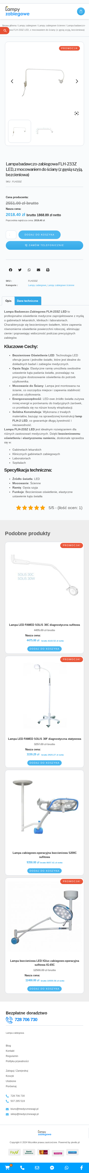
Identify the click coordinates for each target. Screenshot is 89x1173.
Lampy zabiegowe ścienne (51, 25)
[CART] (81, 11)
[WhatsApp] (66, 1168)
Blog (8, 1045)
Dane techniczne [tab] (27, 300)
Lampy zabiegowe (27, 25)
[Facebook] (81, 1168)
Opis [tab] (8, 300)
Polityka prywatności (17, 1061)
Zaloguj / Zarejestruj (17, 1070)
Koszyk (10, 1076)
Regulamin (12, 1056)
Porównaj (11, 1086)
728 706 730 (26, 1019)
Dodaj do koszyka (39, 234)
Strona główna (9, 25)
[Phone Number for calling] (22, 1168)
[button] (10, 270)
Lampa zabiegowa (15, 1033)
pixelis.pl (75, 1142)
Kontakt (10, 1050)
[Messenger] (51, 1168)
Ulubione (11, 1081)
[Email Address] (37, 1168)
